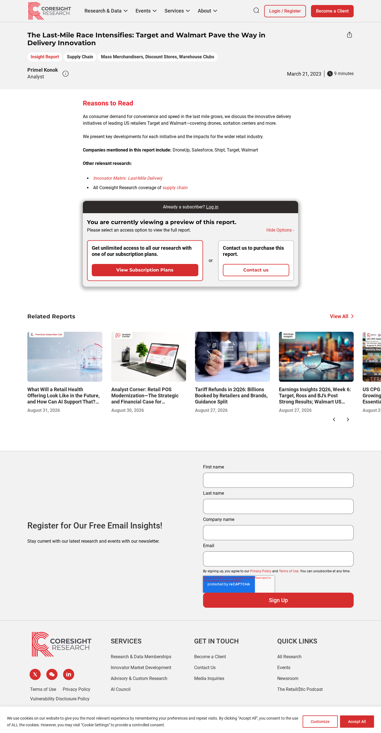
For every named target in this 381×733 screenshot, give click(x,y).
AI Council (121, 689)
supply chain (175, 187)
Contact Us (205, 667)
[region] (190, 719)
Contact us (256, 270)
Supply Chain (80, 56)
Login (274, 11)
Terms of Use (288, 571)
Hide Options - (280, 230)
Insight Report (45, 56)
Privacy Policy (260, 571)
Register (292, 11)
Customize (320, 721)
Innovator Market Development (141, 667)
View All (339, 316)
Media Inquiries (209, 678)
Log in (212, 207)
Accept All (357, 721)
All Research (289, 656)
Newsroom (287, 678)
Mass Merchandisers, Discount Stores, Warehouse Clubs (157, 56)
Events (283, 667)
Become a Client (332, 11)
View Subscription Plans (144, 270)
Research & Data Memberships (141, 656)
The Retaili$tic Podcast (300, 689)
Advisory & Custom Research (139, 678)
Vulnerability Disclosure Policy (60, 698)
